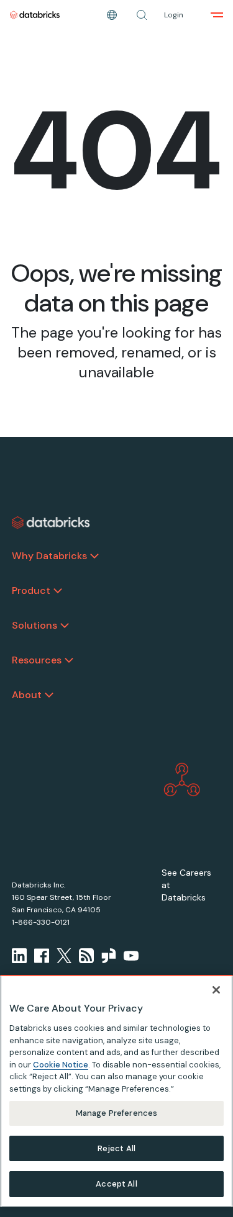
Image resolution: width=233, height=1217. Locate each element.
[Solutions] (64, 625)
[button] (141, 14)
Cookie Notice (60, 1064)
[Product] (57, 590)
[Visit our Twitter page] (64, 955)
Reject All (116, 1148)
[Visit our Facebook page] (41, 955)
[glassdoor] (108, 955)
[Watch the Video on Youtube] (131, 955)
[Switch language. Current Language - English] (111, 14)
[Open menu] (217, 15)
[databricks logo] (51, 522)
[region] (116, 1091)
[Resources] (69, 660)
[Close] (216, 990)
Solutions (34, 625)
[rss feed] (86, 955)
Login (173, 15)
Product (31, 590)
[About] (49, 695)
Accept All (116, 1184)
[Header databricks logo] (35, 15)
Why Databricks (49, 555)
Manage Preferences (116, 1113)
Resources (37, 660)
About (27, 694)
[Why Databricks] (94, 556)
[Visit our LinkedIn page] (19, 955)
